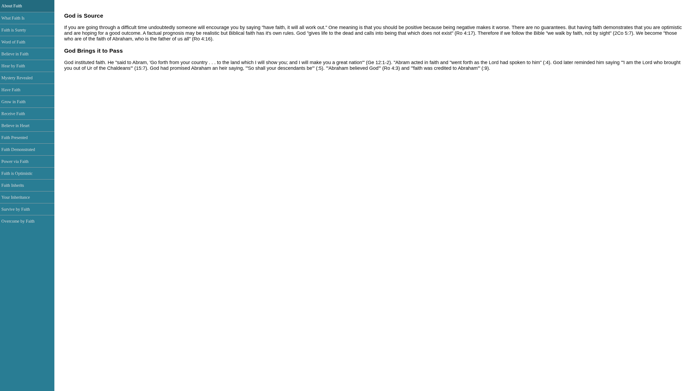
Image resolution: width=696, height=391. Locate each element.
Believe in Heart (15, 125)
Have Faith (10, 89)
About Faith (11, 6)
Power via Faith (15, 161)
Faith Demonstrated (18, 149)
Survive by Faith (15, 209)
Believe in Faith (15, 54)
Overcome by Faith (18, 221)
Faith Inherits (12, 185)
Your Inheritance (15, 197)
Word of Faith (13, 42)
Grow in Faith (13, 101)
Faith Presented (14, 137)
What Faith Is (12, 18)
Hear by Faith (13, 66)
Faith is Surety (13, 30)
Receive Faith (13, 113)
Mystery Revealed (17, 77)
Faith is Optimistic (17, 173)
